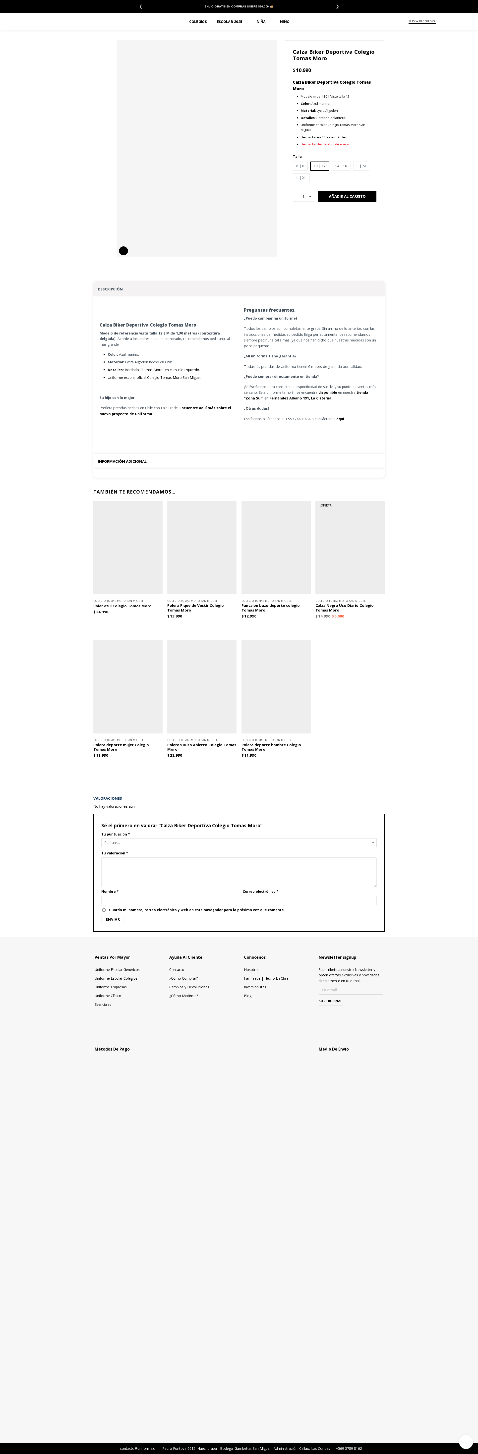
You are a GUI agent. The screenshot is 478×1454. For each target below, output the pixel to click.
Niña (261, 21)
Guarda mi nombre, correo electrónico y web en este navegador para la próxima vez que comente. (197, 910)
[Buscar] (439, 21)
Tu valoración (114, 853)
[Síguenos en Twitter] (336, 1013)
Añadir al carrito (347, 196)
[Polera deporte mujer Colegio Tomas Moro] (128, 686)
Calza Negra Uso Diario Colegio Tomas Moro (344, 608)
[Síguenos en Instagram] (329, 1013)
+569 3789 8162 (348, 1448)
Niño (285, 21)
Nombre (110, 891)
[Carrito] (466, 21)
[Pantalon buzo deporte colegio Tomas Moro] (276, 547)
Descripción (110, 288)
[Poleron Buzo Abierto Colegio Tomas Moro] (202, 686)
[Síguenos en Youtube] (343, 1013)
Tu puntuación (115, 834)
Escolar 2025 (229, 21)
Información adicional (122, 461)
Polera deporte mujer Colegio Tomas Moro (121, 747)
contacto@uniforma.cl (137, 1448)
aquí (340, 418)
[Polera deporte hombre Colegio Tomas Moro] (276, 686)
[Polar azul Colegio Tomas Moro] (128, 547)
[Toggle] (380, 287)
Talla (297, 157)
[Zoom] (123, 250)
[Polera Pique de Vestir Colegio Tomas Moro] (202, 547)
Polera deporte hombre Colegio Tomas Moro (271, 747)
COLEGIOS (198, 21)
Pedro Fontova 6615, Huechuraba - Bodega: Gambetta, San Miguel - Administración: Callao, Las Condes (246, 1448)
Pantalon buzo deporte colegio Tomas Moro (270, 608)
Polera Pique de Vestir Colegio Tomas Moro (195, 608)
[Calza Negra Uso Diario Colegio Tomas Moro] (350, 547)
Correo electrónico (260, 891)
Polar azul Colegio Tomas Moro (122, 606)
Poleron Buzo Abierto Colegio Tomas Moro (201, 747)
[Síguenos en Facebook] (321, 1013)
